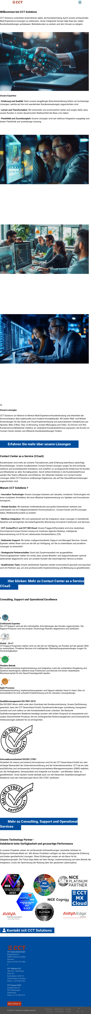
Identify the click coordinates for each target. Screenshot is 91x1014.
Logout (68, 1011)
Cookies (68, 1009)
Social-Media (59, 1011)
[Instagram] (82, 1011)
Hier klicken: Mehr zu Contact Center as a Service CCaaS (42, 583)
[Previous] (0, 405)
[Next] (1, 405)
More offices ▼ (14, 1004)
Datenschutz (59, 1009)
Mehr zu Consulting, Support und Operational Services (39, 824)
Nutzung (50, 1011)
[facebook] (78, 1008)
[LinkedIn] (78, 1011)
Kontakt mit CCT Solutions (29, 930)
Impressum (48, 1009)
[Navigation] (79, 3)
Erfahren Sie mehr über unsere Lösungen (39, 444)
